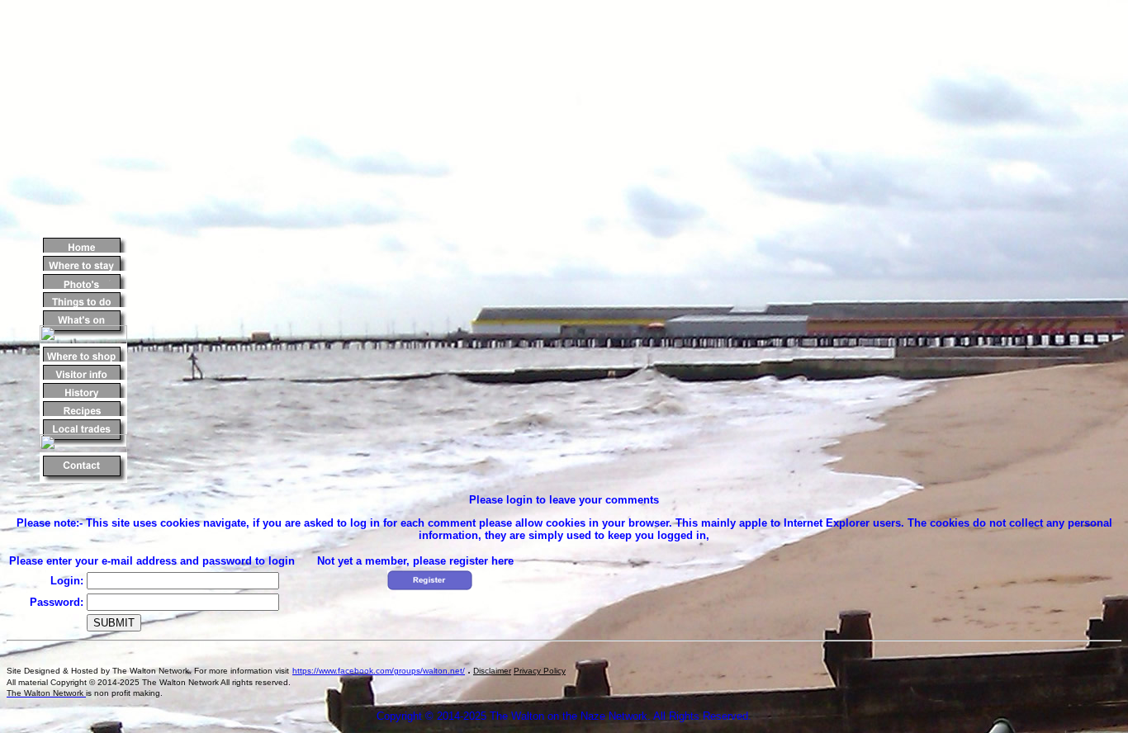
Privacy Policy (540, 670)
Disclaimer (492, 670)
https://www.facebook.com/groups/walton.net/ (378, 670)
